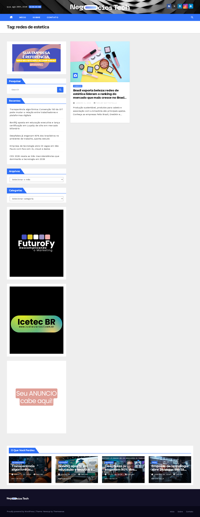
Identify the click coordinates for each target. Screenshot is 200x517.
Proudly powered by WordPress (21, 511)
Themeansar (58, 511)
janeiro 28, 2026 (162, 474)
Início (22, 17)
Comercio (77, 86)
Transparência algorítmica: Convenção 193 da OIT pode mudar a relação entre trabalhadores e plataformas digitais (36, 112)
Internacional (18, 462)
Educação (63, 462)
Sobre (36, 17)
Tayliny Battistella (106, 103)
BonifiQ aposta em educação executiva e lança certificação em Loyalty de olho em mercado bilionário (35, 125)
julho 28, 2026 (68, 474)
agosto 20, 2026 (23, 474)
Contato (52, 17)
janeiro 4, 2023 (84, 103)
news (154, 462)
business (109, 462)
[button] (192, 17)
